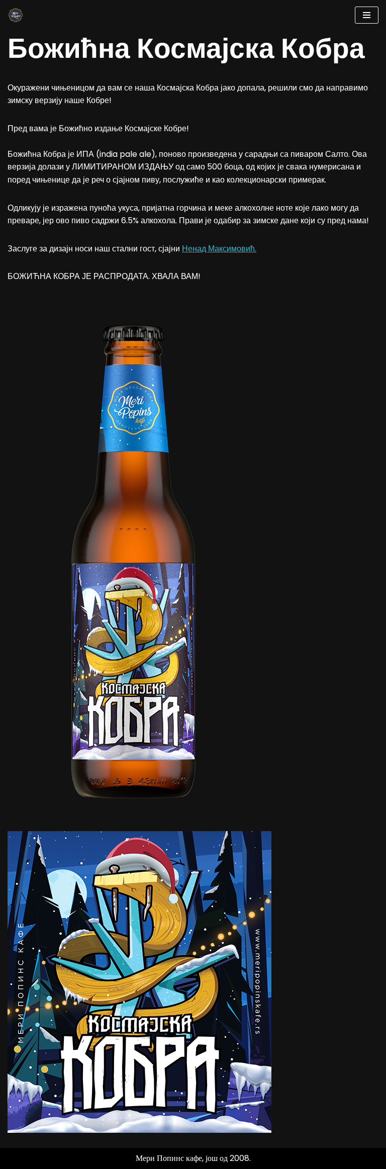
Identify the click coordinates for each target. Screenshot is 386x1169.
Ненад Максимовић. (219, 248)
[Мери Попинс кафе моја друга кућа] (16, 15)
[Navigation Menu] (366, 15)
